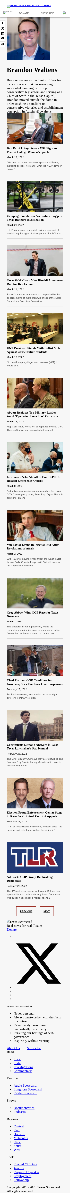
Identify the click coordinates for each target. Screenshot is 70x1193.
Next (46, 911)
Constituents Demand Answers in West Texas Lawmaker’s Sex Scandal (32, 746)
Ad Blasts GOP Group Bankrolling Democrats (30, 878)
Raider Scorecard (25, 1093)
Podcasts (20, 1112)
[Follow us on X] (38, 987)
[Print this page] (2, 44)
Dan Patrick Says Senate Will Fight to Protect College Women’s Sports (32, 150)
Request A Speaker (26, 1172)
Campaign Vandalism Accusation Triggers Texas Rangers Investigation (34, 217)
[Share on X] (2, 28)
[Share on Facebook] (2, 23)
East (17, 1130)
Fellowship (21, 1180)
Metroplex (21, 1138)
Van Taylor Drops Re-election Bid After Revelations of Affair (33, 546)
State (17, 1063)
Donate (24, 13)
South (18, 1146)
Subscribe (47, 13)
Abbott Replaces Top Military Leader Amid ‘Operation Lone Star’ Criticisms (32, 414)
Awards (19, 1168)
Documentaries (24, 1108)
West (17, 1149)
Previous (26, 911)
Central (19, 1126)
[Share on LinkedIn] (2, 33)
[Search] (65, 13)
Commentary (23, 1071)
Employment (22, 1176)
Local (17, 1059)
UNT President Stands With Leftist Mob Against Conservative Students (33, 350)
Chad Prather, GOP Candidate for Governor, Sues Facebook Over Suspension (35, 682)
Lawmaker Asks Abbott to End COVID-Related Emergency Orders (33, 478)
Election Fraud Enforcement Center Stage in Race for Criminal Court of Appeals (34, 814)
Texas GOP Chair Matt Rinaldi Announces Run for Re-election (35, 282)
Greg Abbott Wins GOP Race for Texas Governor (32, 614)
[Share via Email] (2, 38)
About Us (13, 1048)
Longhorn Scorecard (28, 1089)
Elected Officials (25, 1164)
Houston (19, 1134)
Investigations (23, 1067)
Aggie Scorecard (25, 1085)
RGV (17, 1142)
